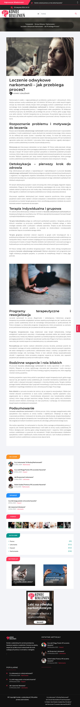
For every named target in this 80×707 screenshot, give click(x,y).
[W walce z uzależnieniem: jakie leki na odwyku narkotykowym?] (40, 608)
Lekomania (41, 544)
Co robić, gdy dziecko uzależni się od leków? (58, 702)
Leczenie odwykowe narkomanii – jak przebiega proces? (40, 26)
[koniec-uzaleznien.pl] (76, 13)
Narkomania (50, 24)
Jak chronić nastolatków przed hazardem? (58, 699)
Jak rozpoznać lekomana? (24, 477)
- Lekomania (25, 479)
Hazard (41, 548)
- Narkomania (26, 464)
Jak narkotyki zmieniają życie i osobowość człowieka (54, 580)
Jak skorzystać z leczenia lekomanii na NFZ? (58, 704)
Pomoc (41, 541)
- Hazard (24, 472)
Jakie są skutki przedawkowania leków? (23, 581)
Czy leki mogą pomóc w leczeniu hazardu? (30, 470)
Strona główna (40, 24)
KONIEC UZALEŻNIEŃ (21, 93)
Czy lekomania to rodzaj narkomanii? (28, 462)
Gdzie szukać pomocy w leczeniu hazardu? (48, 2)
